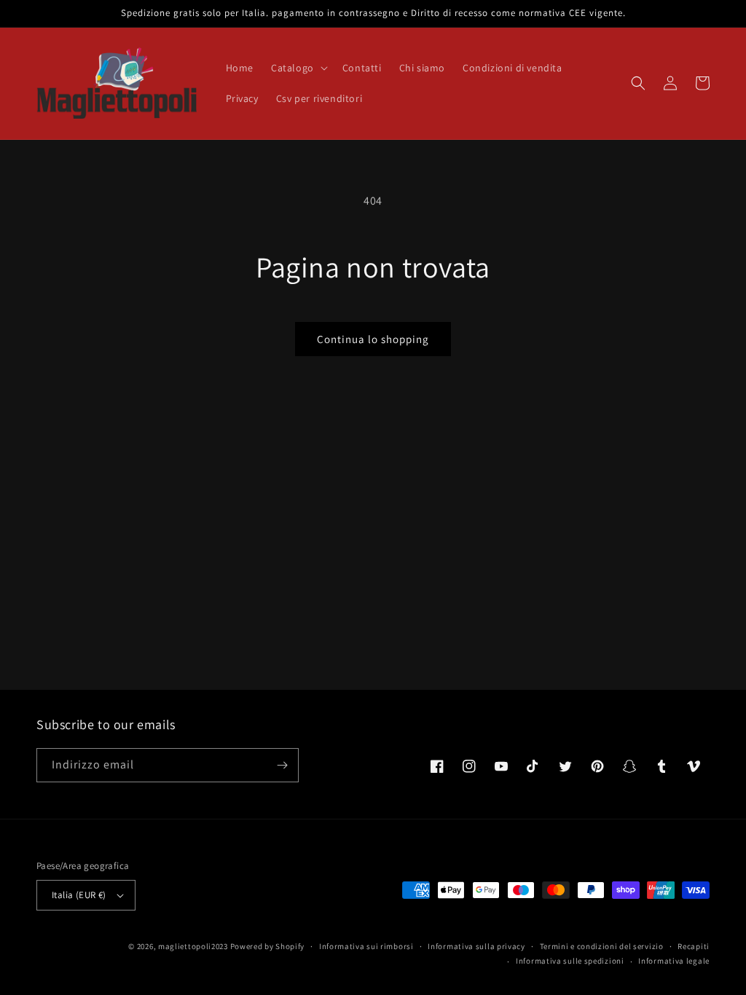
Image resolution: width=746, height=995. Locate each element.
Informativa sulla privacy (476, 946)
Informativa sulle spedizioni (570, 961)
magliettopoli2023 (193, 946)
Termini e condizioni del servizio (602, 946)
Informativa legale (674, 961)
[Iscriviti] (282, 765)
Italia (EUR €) (79, 895)
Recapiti (694, 946)
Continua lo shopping (373, 339)
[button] (298, 67)
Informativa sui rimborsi (366, 946)
